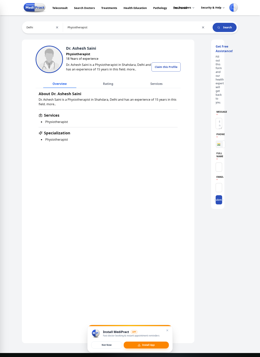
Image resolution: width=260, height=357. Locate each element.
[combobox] (26, 27)
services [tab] (156, 84)
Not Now (107, 345)
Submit (219, 200)
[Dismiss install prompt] (167, 330)
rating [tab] (108, 84)
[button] (219, 144)
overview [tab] (60, 84)
